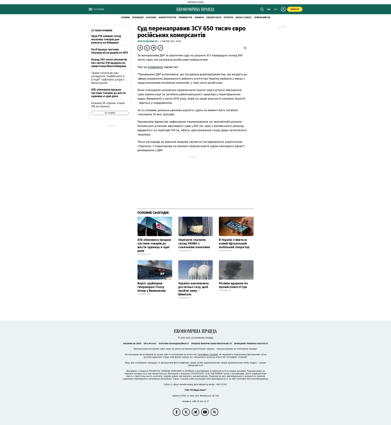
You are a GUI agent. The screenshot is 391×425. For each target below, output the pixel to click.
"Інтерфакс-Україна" (207, 354)
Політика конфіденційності (174, 343)
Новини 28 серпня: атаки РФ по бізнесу (107, 104)
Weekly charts (244, 17)
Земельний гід (262, 17)
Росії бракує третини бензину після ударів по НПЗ (109, 51)
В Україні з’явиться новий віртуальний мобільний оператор (234, 243)
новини (125, 17)
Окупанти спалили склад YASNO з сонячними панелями (194, 243)
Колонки (151, 17)
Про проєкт (150, 343)
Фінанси (199, 17)
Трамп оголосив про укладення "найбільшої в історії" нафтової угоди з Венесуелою (107, 78)
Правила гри (185, 17)
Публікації (137, 17)
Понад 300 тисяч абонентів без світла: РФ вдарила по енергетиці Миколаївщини (109, 63)
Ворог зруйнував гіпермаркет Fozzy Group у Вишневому (151, 286)
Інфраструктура (167, 17)
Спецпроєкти (213, 17)
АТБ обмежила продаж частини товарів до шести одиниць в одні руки (154, 245)
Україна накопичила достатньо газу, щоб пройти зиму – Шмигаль (193, 288)
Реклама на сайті (132, 343)
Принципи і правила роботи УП (251, 343)
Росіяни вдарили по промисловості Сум (233, 285)
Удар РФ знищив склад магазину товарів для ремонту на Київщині (106, 39)
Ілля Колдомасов (147, 41)
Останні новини (101, 30)
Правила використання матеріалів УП (211, 343)
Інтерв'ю (228, 17)
